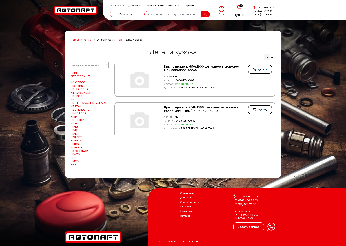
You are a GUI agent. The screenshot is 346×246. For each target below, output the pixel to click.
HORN (75, 144)
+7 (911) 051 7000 (262, 14)
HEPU (75, 99)
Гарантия (190, 5)
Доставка (134, 5)
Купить (262, 69)
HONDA (76, 140)
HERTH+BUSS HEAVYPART (89, 103)
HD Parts (77, 85)
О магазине (117, 5)
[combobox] (90, 65)
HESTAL (76, 106)
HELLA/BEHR (79, 89)
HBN (74, 73)
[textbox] (89, 65)
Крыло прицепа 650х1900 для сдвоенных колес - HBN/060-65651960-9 (202, 68)
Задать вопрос (248, 227)
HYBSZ (75, 164)
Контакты (174, 5)
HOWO (75, 154)
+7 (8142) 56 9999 (262, 11)
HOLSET (76, 137)
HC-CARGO (78, 82)
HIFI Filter (77, 120)
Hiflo (74, 123)
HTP (74, 157)
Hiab (74, 116)
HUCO (75, 161)
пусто (239, 15)
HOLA (74, 133)
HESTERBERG (80, 109)
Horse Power (79, 150)
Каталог (124, 14)
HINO (74, 126)
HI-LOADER (78, 113)
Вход (222, 14)
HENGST (76, 96)
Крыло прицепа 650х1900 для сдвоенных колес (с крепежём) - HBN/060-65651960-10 (203, 109)
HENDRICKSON (81, 92)
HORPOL (77, 147)
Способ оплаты (154, 5)
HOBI (74, 130)
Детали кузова (81, 75)
